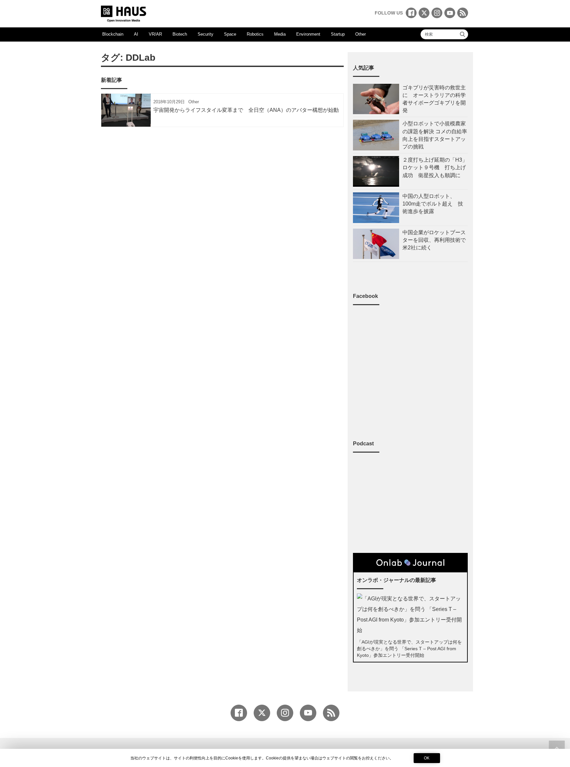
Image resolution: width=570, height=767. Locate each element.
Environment (308, 34)
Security (205, 34)
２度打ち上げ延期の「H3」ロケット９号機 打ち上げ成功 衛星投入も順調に (434, 167)
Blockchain (112, 34)
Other (360, 34)
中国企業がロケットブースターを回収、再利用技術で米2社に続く (434, 240)
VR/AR (155, 34)
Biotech (180, 34)
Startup (338, 34)
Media (280, 34)
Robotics (255, 34)
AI (136, 34)
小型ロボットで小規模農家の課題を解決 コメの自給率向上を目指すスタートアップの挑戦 (434, 135)
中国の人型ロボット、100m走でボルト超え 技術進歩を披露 (432, 203)
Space (230, 34)
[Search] (462, 34)
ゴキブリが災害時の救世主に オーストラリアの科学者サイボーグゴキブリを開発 (434, 99)
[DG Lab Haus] (123, 13)
